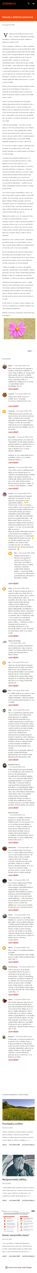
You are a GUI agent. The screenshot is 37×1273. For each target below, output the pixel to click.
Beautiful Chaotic (14, 764)
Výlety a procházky (14, 641)
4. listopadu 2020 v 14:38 (21, 690)
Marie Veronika (13, 812)
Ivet (9, 662)
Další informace (28, 1145)
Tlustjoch (11, 411)
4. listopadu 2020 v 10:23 (24, 467)
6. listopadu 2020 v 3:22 (21, 947)
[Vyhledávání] (29, 3)
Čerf (9, 690)
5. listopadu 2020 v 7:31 (25, 847)
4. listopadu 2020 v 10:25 (21, 588)
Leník (10, 588)
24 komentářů (14, 1145)
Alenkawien (12, 847)
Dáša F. (10, 365)
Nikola (10, 947)
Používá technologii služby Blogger (20, 1267)
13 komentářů (14, 1200)
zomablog (9, 3)
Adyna (10, 999)
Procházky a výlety (12, 1123)
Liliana (10, 915)
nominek (11, 394)
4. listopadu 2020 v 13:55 (20, 662)
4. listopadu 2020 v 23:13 (21, 710)
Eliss (15, 553)
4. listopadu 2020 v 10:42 (27, 553)
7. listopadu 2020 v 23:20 (22, 999)
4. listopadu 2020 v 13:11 (18, 643)
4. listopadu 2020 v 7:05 (23, 394)
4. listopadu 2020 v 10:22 (25, 437)
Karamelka (11, 437)
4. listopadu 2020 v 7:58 (23, 411)
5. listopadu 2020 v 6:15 (17, 815)
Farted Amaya (13, 967)
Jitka (10, 710)
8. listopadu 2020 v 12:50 (24, 1036)
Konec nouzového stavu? (15, 1235)
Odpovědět (13, 389)
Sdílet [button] (30, 351)
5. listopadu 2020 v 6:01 (17, 767)
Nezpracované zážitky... (14, 1179)
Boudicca (11, 1036)
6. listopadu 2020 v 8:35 (26, 967)
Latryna (10, 493)
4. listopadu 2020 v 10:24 (23, 493)
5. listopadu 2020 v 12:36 (22, 915)
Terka (10, 880)
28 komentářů (14, 1256)
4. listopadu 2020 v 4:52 (22, 365)
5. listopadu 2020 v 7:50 (21, 880)
